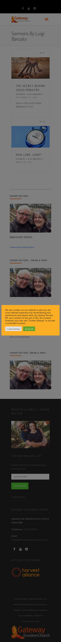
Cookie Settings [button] (13, 329)
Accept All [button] (29, 329)
